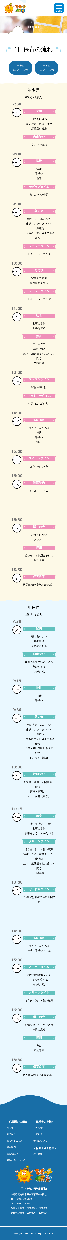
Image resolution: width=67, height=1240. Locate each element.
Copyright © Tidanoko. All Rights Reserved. (33, 1233)
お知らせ (38, 1127)
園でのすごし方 (15, 1140)
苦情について (40, 1140)
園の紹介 (11, 1134)
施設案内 (11, 1147)
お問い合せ (39, 1134)
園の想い (11, 1127)
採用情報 (38, 1154)
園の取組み (12, 1153)
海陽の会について (16, 1160)
